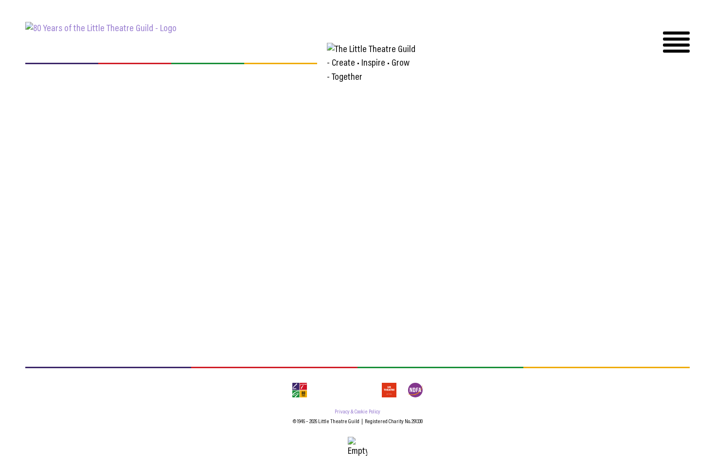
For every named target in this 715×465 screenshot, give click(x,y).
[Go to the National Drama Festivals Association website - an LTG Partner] (415, 390)
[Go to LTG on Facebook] (323, 390)
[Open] (676, 42)
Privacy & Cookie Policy (357, 412)
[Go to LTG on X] (366, 390)
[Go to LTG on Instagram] (344, 390)
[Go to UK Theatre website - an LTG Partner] (389, 390)
